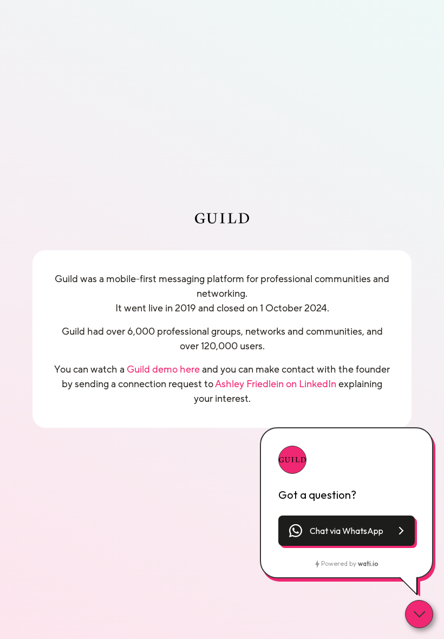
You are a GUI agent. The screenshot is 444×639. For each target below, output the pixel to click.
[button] (346, 531)
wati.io (368, 563)
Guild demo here (163, 369)
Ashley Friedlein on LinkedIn (275, 383)
